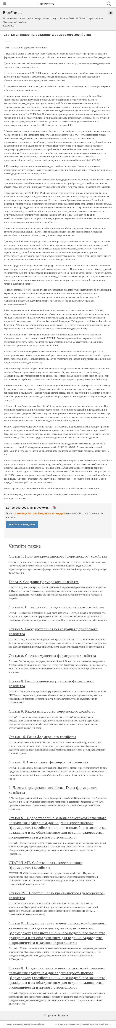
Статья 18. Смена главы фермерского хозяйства (48, 762)
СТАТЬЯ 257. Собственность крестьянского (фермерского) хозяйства (45, 865)
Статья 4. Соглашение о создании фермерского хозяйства (57, 607)
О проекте (50, 1015)
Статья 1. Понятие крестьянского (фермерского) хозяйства (58, 556)
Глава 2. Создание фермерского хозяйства (44, 581)
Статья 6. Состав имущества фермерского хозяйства (52, 655)
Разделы (63, 1015)
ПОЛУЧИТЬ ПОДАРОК (22, 524)
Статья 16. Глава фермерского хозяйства (42, 736)
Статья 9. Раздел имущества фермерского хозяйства (52, 711)
